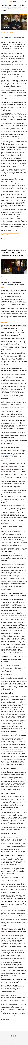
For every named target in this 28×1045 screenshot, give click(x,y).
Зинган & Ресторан (8, 32)
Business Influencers (8, 277)
